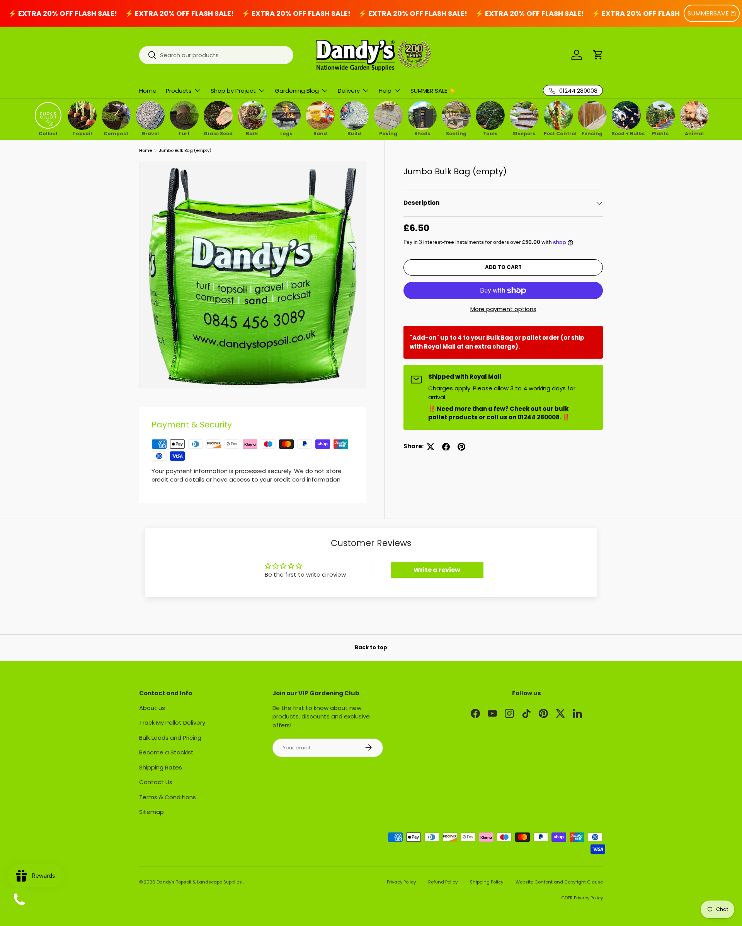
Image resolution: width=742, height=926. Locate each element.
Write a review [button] (437, 569)
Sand (320, 133)
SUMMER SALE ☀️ (433, 91)
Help (385, 91)
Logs (286, 133)
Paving (388, 133)
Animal (694, 133)
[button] (598, 54)
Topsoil (82, 133)
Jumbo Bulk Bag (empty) (185, 150)
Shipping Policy (486, 882)
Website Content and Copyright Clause (559, 882)
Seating (456, 133)
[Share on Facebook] (446, 446)
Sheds (422, 133)
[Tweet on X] (430, 446)
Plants (660, 133)
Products (179, 91)
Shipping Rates (160, 767)
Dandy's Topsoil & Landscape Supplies (200, 882)
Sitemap (151, 812)
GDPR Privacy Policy (582, 898)
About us (152, 707)
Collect (48, 133)
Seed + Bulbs (626, 133)
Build (354, 133)
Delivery (349, 91)
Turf (184, 133)
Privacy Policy (401, 882)
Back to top (371, 647)
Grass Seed (218, 133)
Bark (252, 133)
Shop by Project (233, 91)
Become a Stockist (166, 752)
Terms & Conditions (167, 797)
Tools (490, 133)
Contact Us (155, 782)
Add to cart (503, 267)
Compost (116, 133)
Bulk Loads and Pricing (170, 737)
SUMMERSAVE (708, 13)
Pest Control (558, 133)
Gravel (150, 133)
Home (148, 91)
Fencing (592, 133)
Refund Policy (443, 882)
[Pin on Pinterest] (461, 446)
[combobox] (216, 55)
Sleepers (524, 133)
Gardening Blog (297, 91)
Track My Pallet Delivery (172, 722)
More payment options (503, 309)
